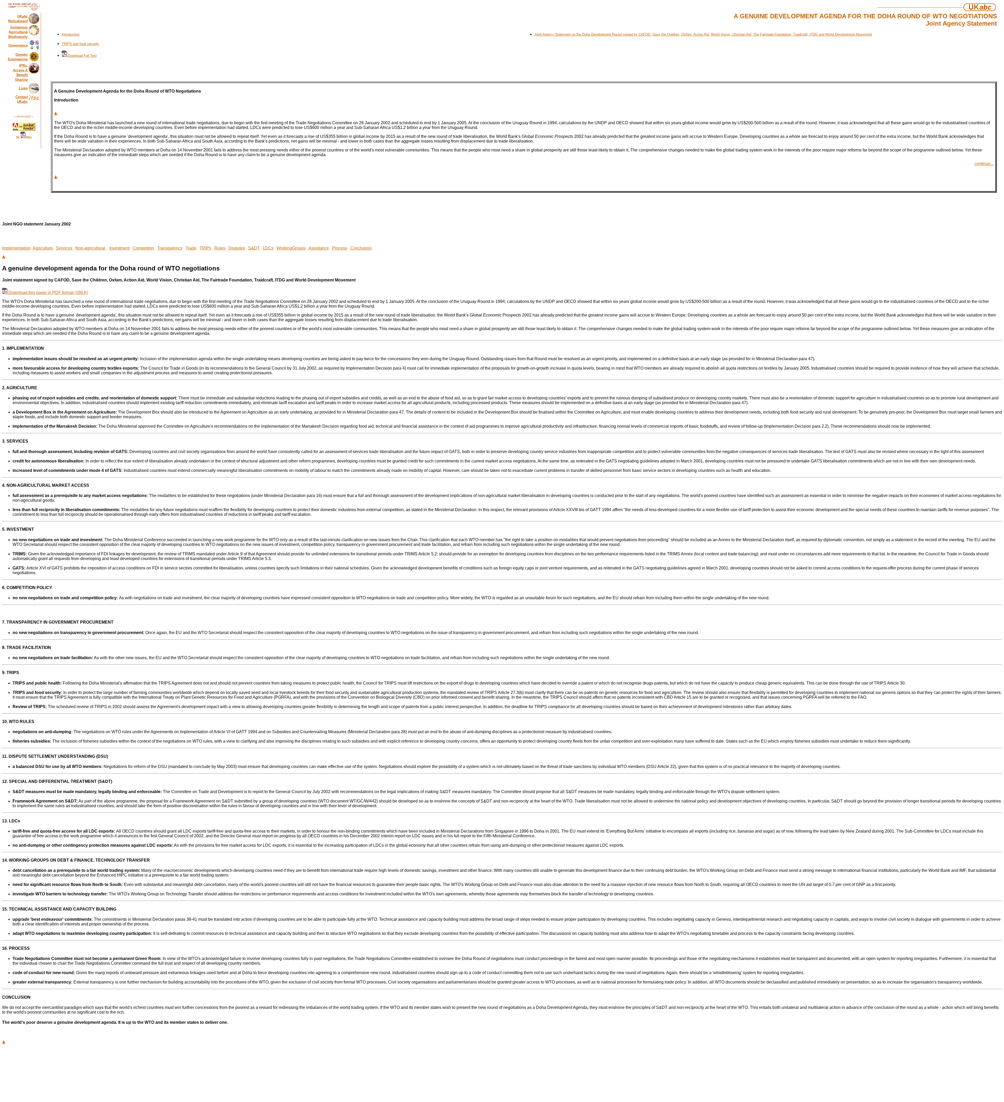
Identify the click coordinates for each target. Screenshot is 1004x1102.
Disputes (237, 248)
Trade (191, 248)
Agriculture (43, 248)
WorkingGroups (291, 248)
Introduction (70, 34)
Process (339, 248)
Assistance (318, 248)
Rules (219, 248)
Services (64, 248)
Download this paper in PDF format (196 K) (47, 292)
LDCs (268, 248)
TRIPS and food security (80, 44)
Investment (119, 248)
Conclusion (361, 248)
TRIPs (205, 248)
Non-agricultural (90, 248)
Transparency (169, 248)
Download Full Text (82, 56)
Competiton (143, 248)
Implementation (16, 248)
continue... (984, 163)
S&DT (254, 248)
